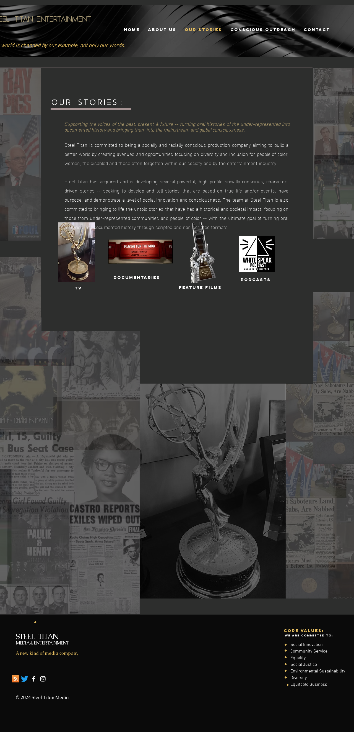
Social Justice (303, 664)
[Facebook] (33, 678)
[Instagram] (42, 678)
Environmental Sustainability (317, 671)
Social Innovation (306, 645)
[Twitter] (24, 678)
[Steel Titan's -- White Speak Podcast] (15, 678)
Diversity (298, 678)
